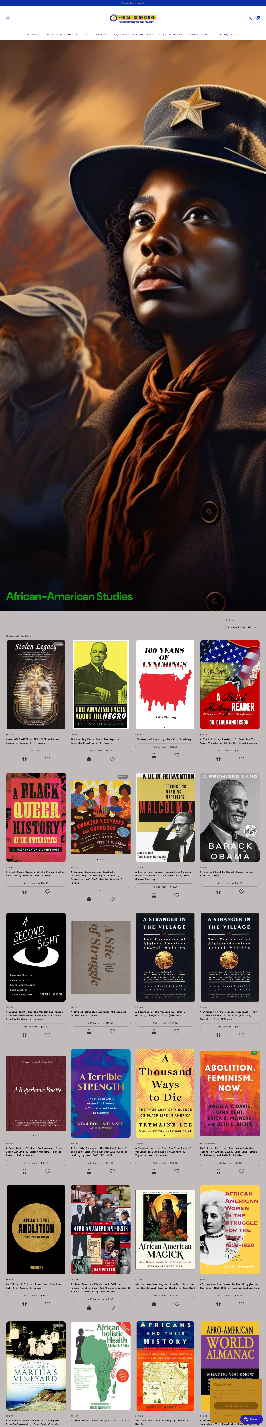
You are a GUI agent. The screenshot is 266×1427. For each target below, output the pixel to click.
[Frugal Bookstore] (133, 18)
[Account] (250, 19)
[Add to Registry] (24, 759)
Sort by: (230, 620)
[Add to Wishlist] (47, 759)
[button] (8, 19)
